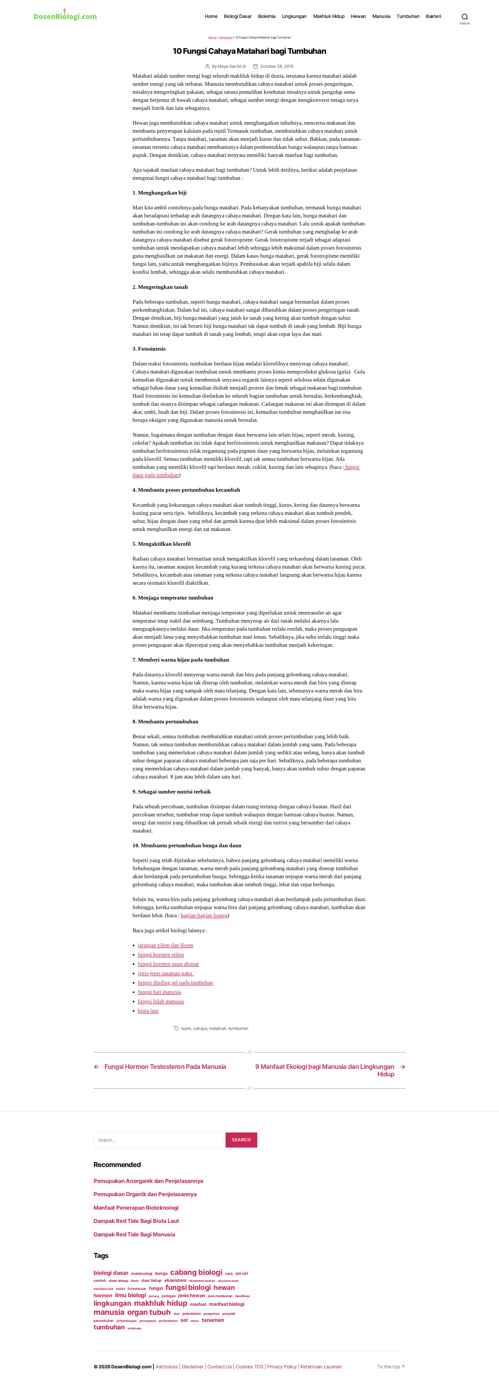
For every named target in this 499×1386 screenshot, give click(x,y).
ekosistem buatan (202, 1281)
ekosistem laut (103, 1289)
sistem (194, 1321)
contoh (100, 1280)
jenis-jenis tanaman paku (166, 973)
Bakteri (433, 16)
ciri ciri (241, 1273)
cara (229, 1273)
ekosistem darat (228, 1281)
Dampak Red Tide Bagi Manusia (134, 1234)
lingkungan (112, 1303)
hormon (103, 1295)
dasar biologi (118, 1281)
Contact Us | (221, 1366)
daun (135, 1281)
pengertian (211, 1314)
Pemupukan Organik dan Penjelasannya (145, 1194)
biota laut (148, 1011)
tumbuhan (238, 1028)
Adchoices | (168, 1366)
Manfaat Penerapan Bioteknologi (136, 1207)
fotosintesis (137, 1289)
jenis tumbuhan (220, 1296)
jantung (154, 1296)
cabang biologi (196, 1272)
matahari (217, 1028)
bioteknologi (141, 1273)
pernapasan (147, 1321)
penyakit (228, 1314)
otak (177, 1314)
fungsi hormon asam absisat (168, 964)
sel (183, 1320)
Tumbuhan (408, 16)
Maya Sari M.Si (232, 66)
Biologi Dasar (238, 16)
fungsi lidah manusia (161, 1001)
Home (211, 16)
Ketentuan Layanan (321, 1366)
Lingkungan (294, 16)
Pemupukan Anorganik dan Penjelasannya (148, 1181)
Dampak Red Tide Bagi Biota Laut (136, 1221)
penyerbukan (104, 1321)
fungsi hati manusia (159, 992)
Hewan (358, 16)
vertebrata (134, 1328)
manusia (109, 1312)
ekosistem (175, 1280)
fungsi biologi (188, 1287)
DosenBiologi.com (131, 1366)
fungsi (156, 1288)
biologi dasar (111, 1272)
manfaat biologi (226, 1304)
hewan (224, 1287)
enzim (120, 1289)
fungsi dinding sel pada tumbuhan (175, 982)
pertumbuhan (168, 1321)
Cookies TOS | (251, 1366)
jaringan (168, 1296)
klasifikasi (242, 1296)
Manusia (381, 16)
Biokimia (266, 16)
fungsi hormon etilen (161, 954)
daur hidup (151, 1280)
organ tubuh (149, 1312)
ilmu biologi (130, 1295)
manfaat (198, 1304)
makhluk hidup (160, 1303)
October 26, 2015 (277, 66)
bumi (186, 1028)
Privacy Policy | (283, 1366)
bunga (161, 1273)
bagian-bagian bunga (204, 915)
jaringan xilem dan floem (165, 945)
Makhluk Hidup (329, 16)
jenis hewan (191, 1295)
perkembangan (126, 1321)
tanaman (213, 1320)
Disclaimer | (195, 1366)
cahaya (200, 1028)
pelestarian (191, 1313)
